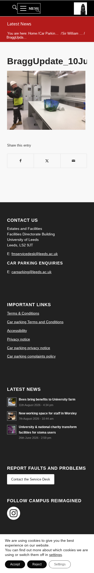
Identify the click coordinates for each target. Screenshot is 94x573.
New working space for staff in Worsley (48, 413)
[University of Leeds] (80, 8)
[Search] (12, 8)
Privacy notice (18, 339)
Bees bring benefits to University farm (47, 399)
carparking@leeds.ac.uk (31, 272)
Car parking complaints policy (31, 356)
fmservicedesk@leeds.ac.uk (34, 254)
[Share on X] (47, 161)
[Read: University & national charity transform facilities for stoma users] (11, 429)
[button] (34, 11)
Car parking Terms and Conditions (35, 322)
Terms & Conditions (23, 313)
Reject (37, 564)
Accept (15, 564)
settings (55, 555)
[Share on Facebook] (20, 161)
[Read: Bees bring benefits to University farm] (11, 402)
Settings (60, 564)
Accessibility (17, 330)
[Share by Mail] (74, 161)
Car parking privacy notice (28, 348)
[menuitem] (12, 8)
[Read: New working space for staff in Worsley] (11, 416)
